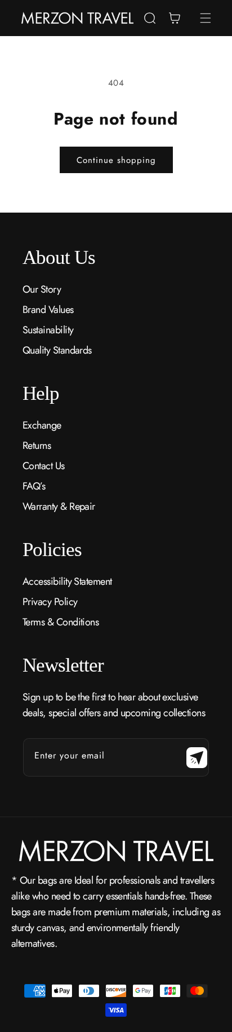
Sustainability (48, 330)
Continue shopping (116, 160)
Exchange (42, 425)
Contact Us (44, 465)
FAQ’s (34, 486)
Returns (37, 445)
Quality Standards (57, 350)
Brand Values (48, 309)
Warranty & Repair (59, 506)
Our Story (42, 289)
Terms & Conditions (61, 622)
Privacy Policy (50, 601)
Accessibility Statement (67, 581)
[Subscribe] (196, 757)
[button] (149, 18)
